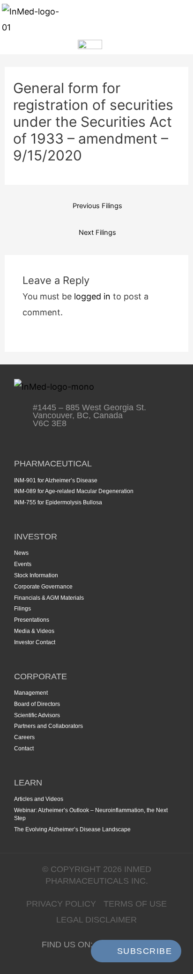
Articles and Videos (38, 799)
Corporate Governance (43, 586)
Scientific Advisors (37, 715)
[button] (178, 20)
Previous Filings (97, 206)
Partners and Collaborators (48, 726)
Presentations (31, 620)
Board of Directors (37, 704)
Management (31, 693)
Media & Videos (34, 631)
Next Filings (97, 232)
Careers (24, 737)
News (21, 553)
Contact (24, 748)
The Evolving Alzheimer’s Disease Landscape (72, 829)
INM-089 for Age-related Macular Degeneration (74, 491)
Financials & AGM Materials (49, 598)
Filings (22, 608)
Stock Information (36, 575)
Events (22, 564)
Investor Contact (34, 642)
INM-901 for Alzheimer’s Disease (55, 480)
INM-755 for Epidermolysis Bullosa (58, 502)
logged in (92, 296)
